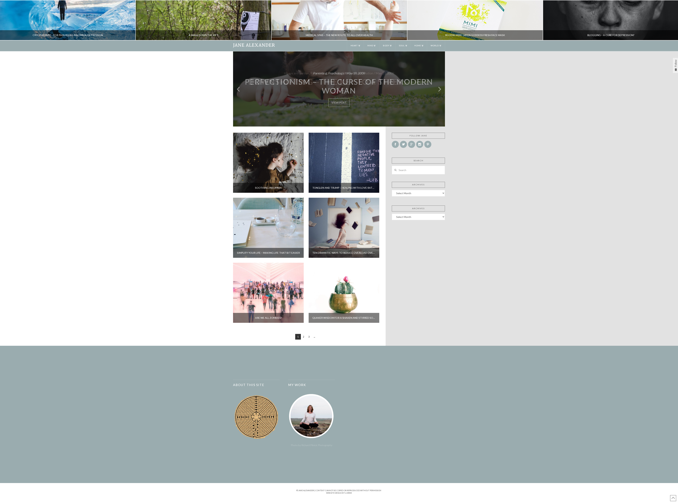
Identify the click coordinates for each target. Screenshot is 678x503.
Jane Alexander (254, 45)
